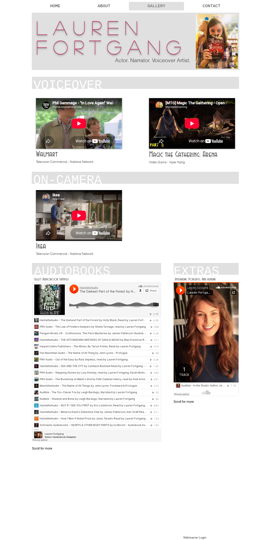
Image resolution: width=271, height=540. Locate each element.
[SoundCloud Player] (96, 362)
